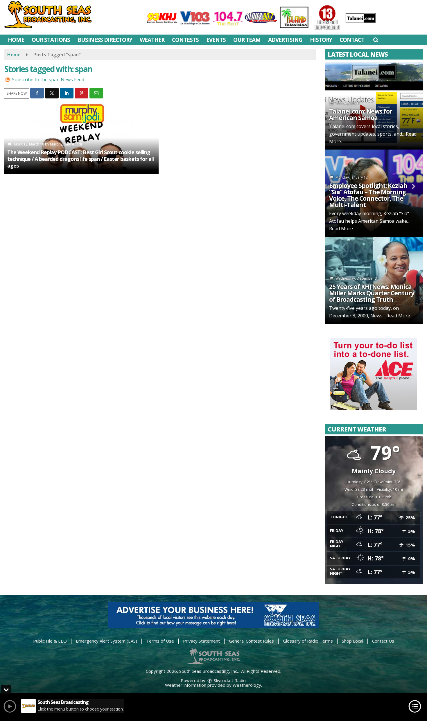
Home (16, 40)
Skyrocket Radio (229, 680)
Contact (352, 40)
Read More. (341, 228)
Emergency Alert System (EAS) (106, 641)
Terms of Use (160, 641)
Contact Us (383, 641)
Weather (152, 40)
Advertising (285, 40)
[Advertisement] (373, 374)
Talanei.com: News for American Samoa (360, 114)
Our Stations (51, 40)
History (321, 40)
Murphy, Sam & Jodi (66, 144)
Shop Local (352, 641)
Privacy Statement (201, 641)
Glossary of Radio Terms (308, 641)
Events (216, 40)
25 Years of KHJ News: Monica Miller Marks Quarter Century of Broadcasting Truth (371, 293)
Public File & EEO (50, 641)
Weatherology (247, 685)
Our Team (247, 40)
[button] (376, 40)
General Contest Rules (251, 641)
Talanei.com (342, 126)
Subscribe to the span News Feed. (48, 79)
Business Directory (105, 40)
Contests (185, 40)
